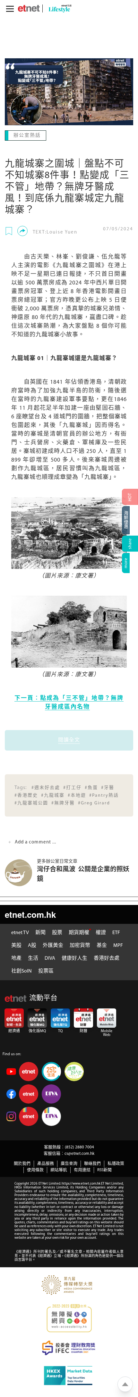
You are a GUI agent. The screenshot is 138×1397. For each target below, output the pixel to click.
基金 (102, 945)
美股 (16, 945)
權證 (101, 932)
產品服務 (45, 1163)
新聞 (40, 932)
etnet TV (20, 932)
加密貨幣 (80, 945)
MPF (118, 945)
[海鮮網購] (130, 520)
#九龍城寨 (53, 795)
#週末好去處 (45, 787)
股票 (57, 932)
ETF (116, 932)
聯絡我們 (92, 1163)
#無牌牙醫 (63, 802)
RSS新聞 (104, 1169)
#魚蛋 (91, 787)
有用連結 (82, 1169)
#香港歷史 (26, 795)
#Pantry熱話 (104, 795)
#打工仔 (72, 787)
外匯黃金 (53, 945)
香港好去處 (106, 957)
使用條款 (35, 1169)
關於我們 (22, 1163)
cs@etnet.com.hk (79, 1153)
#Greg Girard (94, 802)
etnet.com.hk (30, 914)
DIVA (50, 957)
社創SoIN (21, 970)
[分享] (22, 230)
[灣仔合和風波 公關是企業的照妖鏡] (21, 872)
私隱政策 (116, 1163)
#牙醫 (107, 787)
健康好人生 (74, 957)
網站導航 (58, 1169)
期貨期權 (79, 932)
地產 (16, 957)
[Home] (29, 8)
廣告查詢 (69, 1163)
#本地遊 (77, 795)
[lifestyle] (58, 8)
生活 (33, 957)
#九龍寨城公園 (31, 802)
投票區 (46, 970)
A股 (32, 945)
